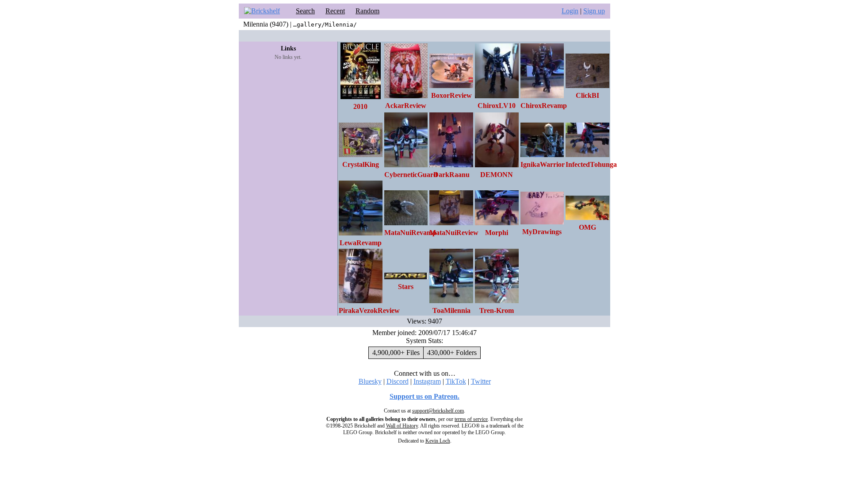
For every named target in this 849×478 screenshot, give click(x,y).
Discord (397, 381)
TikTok (456, 381)
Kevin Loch (437, 441)
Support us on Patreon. (424, 396)
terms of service (471, 419)
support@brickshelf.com (438, 411)
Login (570, 11)
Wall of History (402, 426)
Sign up (594, 11)
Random (367, 11)
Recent (335, 11)
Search (305, 11)
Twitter (481, 381)
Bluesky (370, 381)
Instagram (427, 381)
